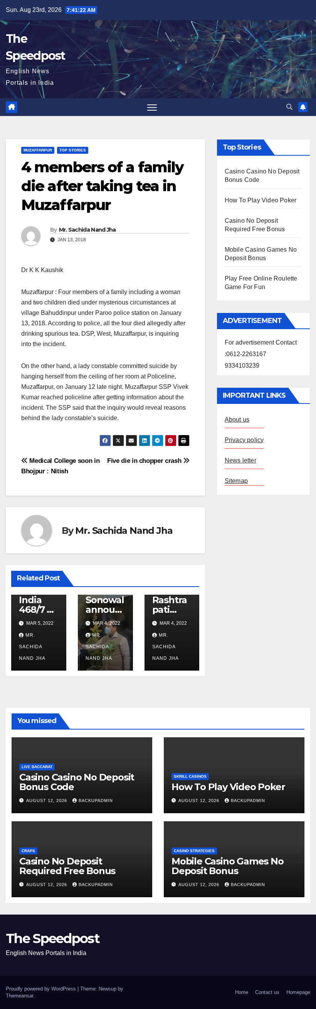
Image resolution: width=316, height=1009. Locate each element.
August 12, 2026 (47, 800)
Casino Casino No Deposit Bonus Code (76, 782)
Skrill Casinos (190, 776)
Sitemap (236, 481)
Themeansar (19, 996)
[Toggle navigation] (152, 107)
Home (241, 992)
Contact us (267, 992)
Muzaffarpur (38, 150)
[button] (289, 107)
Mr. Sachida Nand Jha (87, 229)
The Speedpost (52, 938)
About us (237, 419)
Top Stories (72, 150)
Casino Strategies (194, 851)
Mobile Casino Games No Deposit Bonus (227, 866)
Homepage (298, 992)
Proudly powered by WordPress (41, 989)
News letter (240, 460)
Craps (28, 851)
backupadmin (96, 800)
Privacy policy (244, 440)
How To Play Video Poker (261, 200)
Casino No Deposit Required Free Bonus (67, 866)
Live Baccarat (37, 767)
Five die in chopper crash (145, 460)
